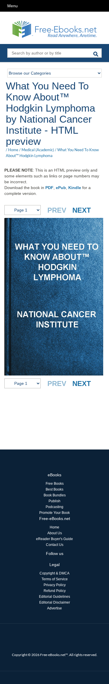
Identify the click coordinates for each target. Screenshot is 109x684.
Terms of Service (55, 579)
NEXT (81, 210)
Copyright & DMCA (54, 573)
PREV (56, 210)
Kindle (74, 187)
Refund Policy (55, 591)
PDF (49, 187)
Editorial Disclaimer (54, 602)
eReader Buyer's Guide (54, 539)
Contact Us (54, 545)
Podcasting (54, 507)
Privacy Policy (55, 585)
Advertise (54, 608)
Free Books (55, 484)
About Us (54, 533)
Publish (54, 501)
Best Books (54, 489)
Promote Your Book (54, 513)
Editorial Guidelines (54, 597)
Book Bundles (55, 495)
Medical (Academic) (38, 149)
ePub (61, 187)
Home (13, 149)
